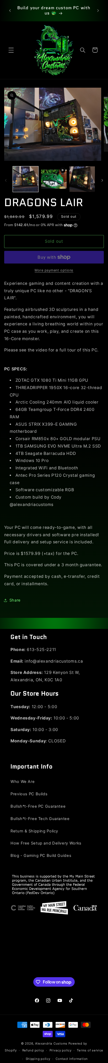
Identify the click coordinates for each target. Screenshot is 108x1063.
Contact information (72, 1059)
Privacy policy (61, 1050)
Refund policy (33, 1050)
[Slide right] (102, 180)
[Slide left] (6, 180)
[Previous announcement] (10, 10)
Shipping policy (38, 1059)
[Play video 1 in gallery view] (54, 179)
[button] (11, 50)
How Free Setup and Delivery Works (46, 843)
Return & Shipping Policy (34, 831)
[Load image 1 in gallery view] (25, 179)
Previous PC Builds (28, 794)
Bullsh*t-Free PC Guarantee (38, 806)
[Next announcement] (98, 10)
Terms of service (90, 1050)
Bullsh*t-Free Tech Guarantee (40, 818)
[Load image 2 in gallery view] (82, 179)
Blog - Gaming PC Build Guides (40, 855)
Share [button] (15, 600)
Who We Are (22, 781)
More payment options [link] (54, 270)
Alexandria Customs (51, 1043)
